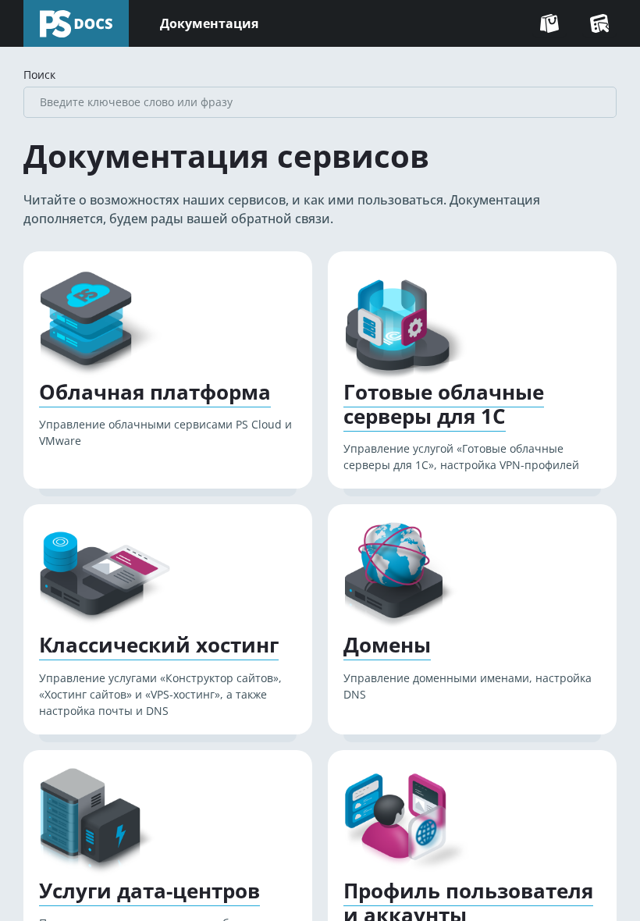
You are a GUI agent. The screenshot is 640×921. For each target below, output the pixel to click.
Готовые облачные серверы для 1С (443, 404)
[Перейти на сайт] (549, 23)
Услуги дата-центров (149, 891)
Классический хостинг (159, 645)
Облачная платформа (155, 392)
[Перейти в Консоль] (599, 23)
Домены (387, 645)
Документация (209, 23)
